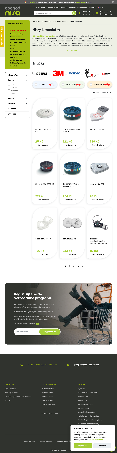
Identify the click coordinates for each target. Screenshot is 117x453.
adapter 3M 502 (97, 184)
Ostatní (13, 66)
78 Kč (94, 196)
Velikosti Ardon (47, 396)
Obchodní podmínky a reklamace (74, 8)
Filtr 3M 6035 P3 (97, 129)
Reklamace (82, 400)
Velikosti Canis (47, 393)
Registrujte (31, 2)
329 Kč (94, 142)
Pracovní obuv (16, 37)
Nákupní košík (106, 12)
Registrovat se (88, 14)
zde (37, 323)
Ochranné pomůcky (44, 21)
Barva (11, 98)
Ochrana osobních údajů (88, 393)
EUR (101, 8)
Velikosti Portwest (48, 404)
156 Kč (39, 251)
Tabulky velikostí (53, 8)
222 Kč (67, 142)
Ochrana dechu (60, 21)
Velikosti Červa (47, 400)
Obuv (12, 48)
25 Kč (39, 142)
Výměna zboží (83, 408)
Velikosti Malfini (48, 389)
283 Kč (67, 251)
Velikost (12, 108)
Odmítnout (102, 446)
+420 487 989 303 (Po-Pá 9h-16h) (43, 364)
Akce (13, 93)
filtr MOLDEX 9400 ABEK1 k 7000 (71, 185)
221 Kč (39, 196)
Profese (13, 57)
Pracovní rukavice (17, 40)
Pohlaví (11, 103)
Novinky (14, 87)
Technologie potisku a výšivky (90, 420)
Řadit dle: (95, 92)
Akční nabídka (18, 30)
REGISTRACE (80, 2)
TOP (12, 85)
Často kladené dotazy (87, 412)
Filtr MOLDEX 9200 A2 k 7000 (72, 130)
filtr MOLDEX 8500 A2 (44, 184)
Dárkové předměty (18, 54)
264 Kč (68, 196)
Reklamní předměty (18, 63)
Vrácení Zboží (83, 396)
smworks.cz (62, 450)
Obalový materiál (17, 51)
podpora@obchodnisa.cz (86, 364)
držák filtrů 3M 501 (43, 239)
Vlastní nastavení (96, 440)
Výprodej (14, 90)
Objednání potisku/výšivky (88, 424)
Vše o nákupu (40, 8)
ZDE (90, 2)
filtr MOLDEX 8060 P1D (43, 130)
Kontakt (92, 8)
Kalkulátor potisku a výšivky (89, 416)
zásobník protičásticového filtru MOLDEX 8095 (98, 241)
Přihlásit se (87, 12)
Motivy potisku (16, 60)
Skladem (45, 254)
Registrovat (50, 331)
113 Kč (94, 251)
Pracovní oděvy (16, 34)
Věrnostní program (85, 404)
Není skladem (43, 145)
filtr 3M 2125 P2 (69, 239)
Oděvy (12, 45)
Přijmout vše (82, 446)
